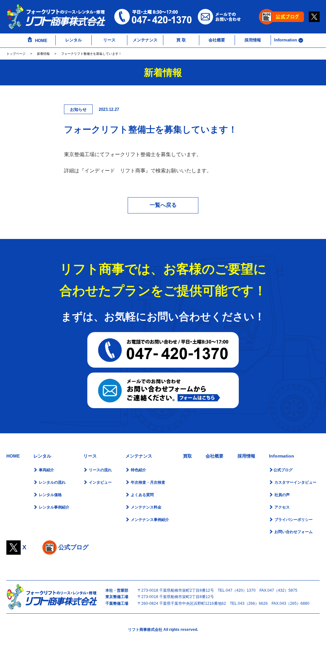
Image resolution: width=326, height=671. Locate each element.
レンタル (73, 40)
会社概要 (217, 40)
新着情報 (43, 53)
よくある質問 (142, 495)
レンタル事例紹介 (53, 507)
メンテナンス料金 (145, 507)
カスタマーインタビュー (294, 482)
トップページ (15, 53)
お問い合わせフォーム (293, 532)
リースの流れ (100, 470)
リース (109, 40)
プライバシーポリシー (293, 519)
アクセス (281, 507)
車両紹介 (46, 470)
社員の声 (281, 495)
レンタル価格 (50, 495)
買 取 (181, 40)
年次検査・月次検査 (147, 482)
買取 (187, 455)
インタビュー (100, 482)
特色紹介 (138, 470)
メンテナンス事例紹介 (149, 519)
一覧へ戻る (163, 205)
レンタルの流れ (52, 482)
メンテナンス (145, 40)
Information (286, 40)
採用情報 (252, 40)
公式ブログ (283, 470)
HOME (40, 40)
